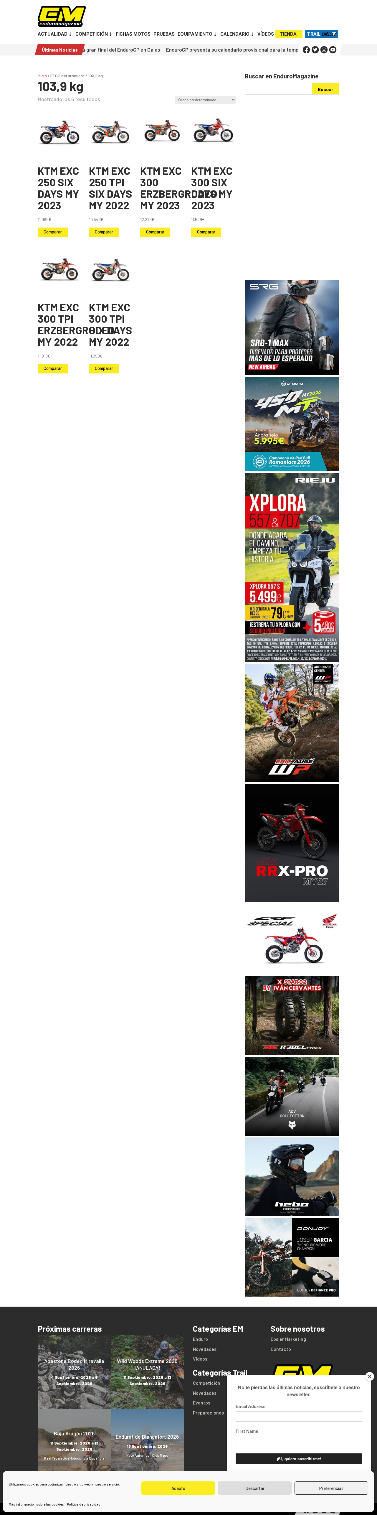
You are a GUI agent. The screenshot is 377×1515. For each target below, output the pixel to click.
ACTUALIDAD (52, 34)
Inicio (42, 75)
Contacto (281, 1349)
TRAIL (313, 34)
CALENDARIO (234, 34)
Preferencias (331, 1488)
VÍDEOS (265, 34)
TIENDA (288, 34)
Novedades (204, 1349)
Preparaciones (208, 1412)
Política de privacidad (83, 1504)
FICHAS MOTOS (133, 34)
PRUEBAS (164, 34)
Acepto (178, 1488)
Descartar (254, 1488)
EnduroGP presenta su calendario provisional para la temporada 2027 (201, 49)
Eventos (201, 1402)
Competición (206, 1383)
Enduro (200, 1339)
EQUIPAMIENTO (195, 34)
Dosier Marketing (288, 1339)
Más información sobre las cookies (36, 1504)
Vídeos (200, 1358)
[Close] (369, 1376)
